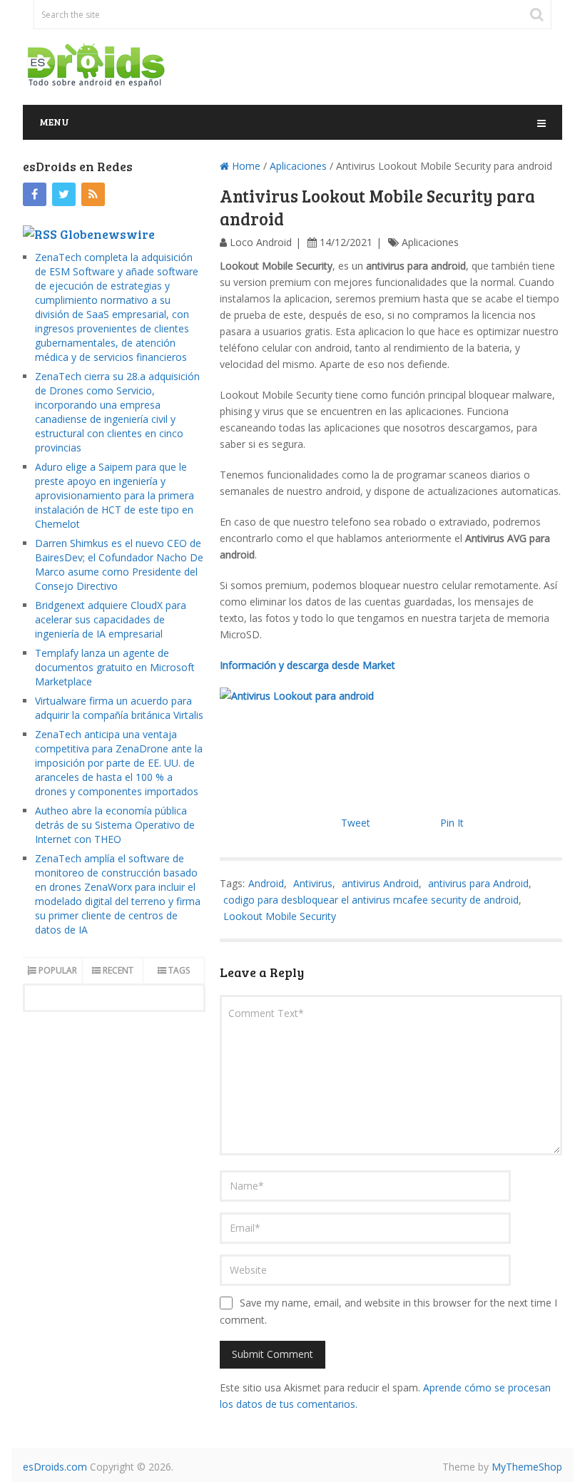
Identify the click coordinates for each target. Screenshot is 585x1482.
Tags (179, 970)
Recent (118, 970)
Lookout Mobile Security (279, 916)
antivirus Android (380, 883)
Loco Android (261, 242)
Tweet (355, 822)
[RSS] (93, 194)
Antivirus (312, 883)
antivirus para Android (478, 883)
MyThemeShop (527, 1466)
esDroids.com (55, 1466)
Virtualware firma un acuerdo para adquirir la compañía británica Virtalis (119, 708)
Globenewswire (107, 233)
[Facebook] (34, 194)
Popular (58, 970)
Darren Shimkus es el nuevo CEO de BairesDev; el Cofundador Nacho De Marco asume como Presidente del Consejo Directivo (119, 564)
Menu (54, 121)
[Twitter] (64, 194)
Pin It (452, 822)
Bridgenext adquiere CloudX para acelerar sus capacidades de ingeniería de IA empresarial (110, 619)
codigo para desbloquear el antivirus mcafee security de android (371, 899)
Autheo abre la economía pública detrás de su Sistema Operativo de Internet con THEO (115, 825)
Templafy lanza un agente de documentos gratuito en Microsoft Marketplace (115, 667)
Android (266, 883)
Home (244, 166)
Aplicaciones (298, 166)
